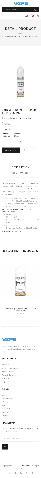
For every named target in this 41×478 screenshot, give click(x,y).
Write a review (25, 118)
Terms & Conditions (9, 375)
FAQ (3, 382)
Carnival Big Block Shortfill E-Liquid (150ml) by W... (20, 309)
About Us (5, 365)
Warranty (5, 378)
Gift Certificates (8, 399)
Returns (5, 412)
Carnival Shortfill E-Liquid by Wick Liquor (21, 36)
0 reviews (14, 118)
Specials (5, 405)
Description (20, 167)
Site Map (5, 416)
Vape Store (26, 466)
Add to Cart (10, 150)
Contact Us (6, 409)
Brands (4, 395)
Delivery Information (10, 368)
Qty (3, 142)
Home (20, 33)
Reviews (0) (20, 173)
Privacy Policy (7, 372)
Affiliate (5, 402)
